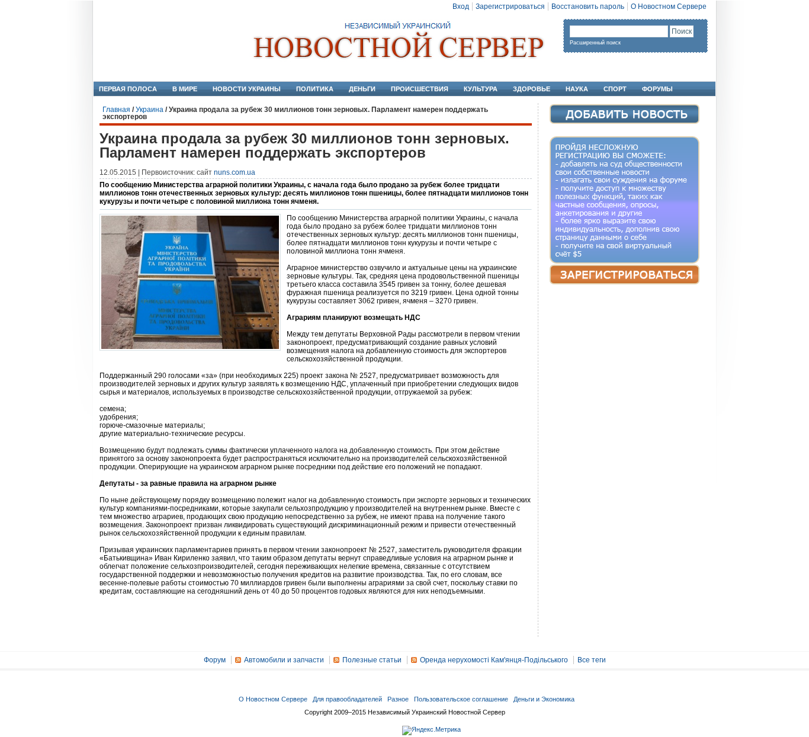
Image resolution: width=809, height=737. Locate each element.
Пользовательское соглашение (461, 699)
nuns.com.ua (234, 172)
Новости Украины (247, 88)
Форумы (657, 88)
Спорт (615, 88)
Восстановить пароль (587, 6)
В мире (184, 88)
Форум (215, 660)
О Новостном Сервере (669, 6)
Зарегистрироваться (510, 6)
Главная (116, 109)
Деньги (362, 88)
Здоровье (531, 88)
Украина (149, 109)
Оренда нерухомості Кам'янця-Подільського (494, 660)
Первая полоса (128, 88)
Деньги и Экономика (543, 699)
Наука (577, 88)
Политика (314, 88)
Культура (480, 88)
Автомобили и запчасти (284, 660)
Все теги (591, 660)
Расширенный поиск (595, 43)
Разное (398, 699)
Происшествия (419, 88)
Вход (460, 6)
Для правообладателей (347, 699)
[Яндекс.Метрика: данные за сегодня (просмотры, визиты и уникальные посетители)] (431, 730)
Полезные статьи (372, 660)
